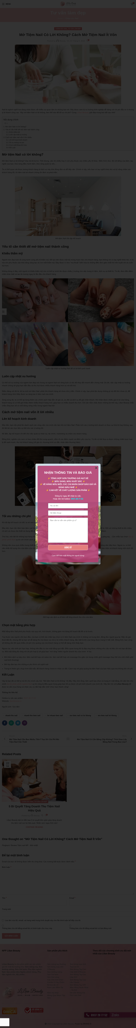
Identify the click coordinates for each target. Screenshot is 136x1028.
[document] (68, 514)
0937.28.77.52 (77, 499)
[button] (96, 468)
